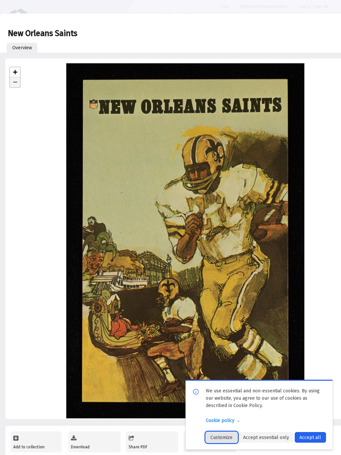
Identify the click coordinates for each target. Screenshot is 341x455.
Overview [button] (22, 48)
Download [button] (80, 447)
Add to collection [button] (29, 447)
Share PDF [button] (138, 447)
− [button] (15, 82)
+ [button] (15, 72)
